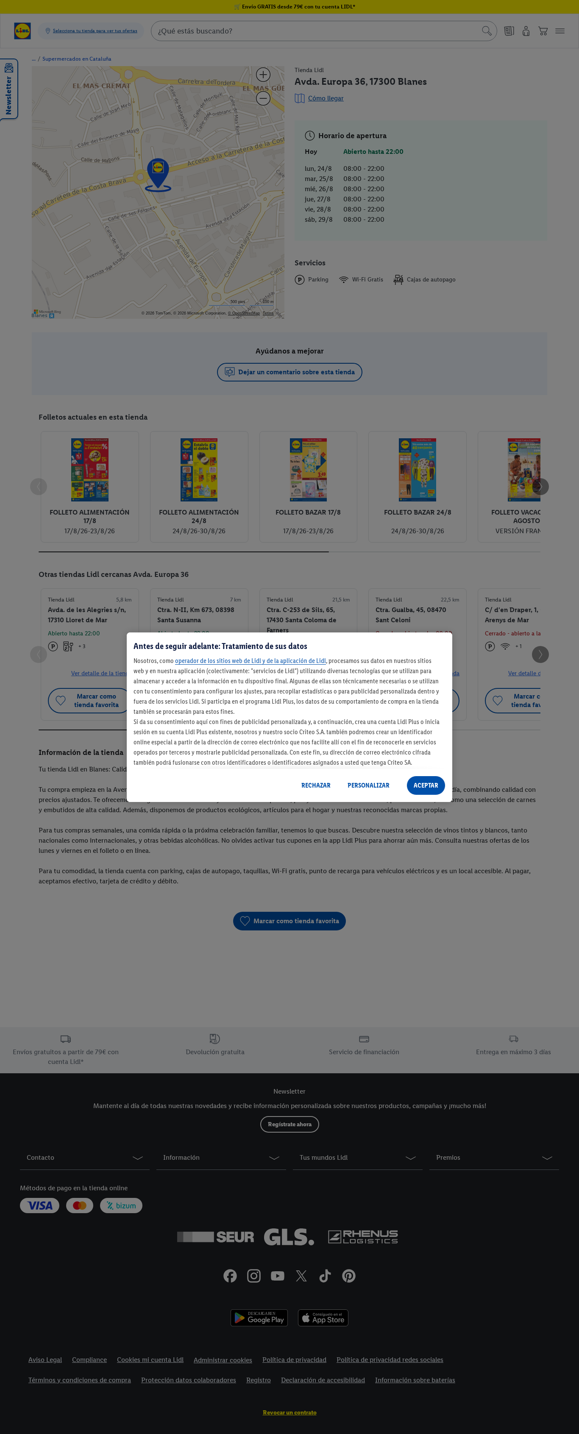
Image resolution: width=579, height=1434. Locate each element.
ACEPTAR (426, 785)
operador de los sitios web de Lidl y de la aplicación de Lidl (250, 661)
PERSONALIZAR (369, 785)
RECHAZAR (316, 785)
